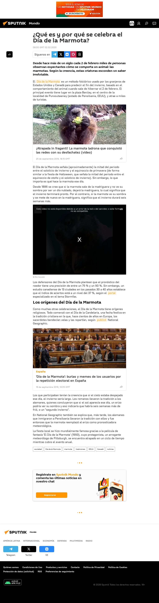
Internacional (31, 540)
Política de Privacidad (93, 567)
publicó (101, 320)
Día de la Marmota (48, 81)
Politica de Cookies (117, 567)
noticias (110, 449)
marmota (68, 449)
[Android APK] (12, 582)
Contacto (75, 567)
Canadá (100, 449)
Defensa (62, 540)
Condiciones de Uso (32, 567)
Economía (48, 540)
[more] (121, 158)
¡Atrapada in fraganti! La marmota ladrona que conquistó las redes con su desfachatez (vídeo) (79, 150)
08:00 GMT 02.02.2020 (45, 47)
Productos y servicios (56, 567)
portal (112, 293)
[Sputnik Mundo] (15, 26)
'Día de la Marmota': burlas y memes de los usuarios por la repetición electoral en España (78, 378)
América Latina (11, 540)
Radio (89, 540)
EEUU (91, 449)
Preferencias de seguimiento (60, 571)
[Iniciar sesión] (139, 23)
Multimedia (76, 540)
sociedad (38, 449)
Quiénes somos (11, 567)
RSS (40, 571)
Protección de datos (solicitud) (18, 571)
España (40, 372)
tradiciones (80, 449)
